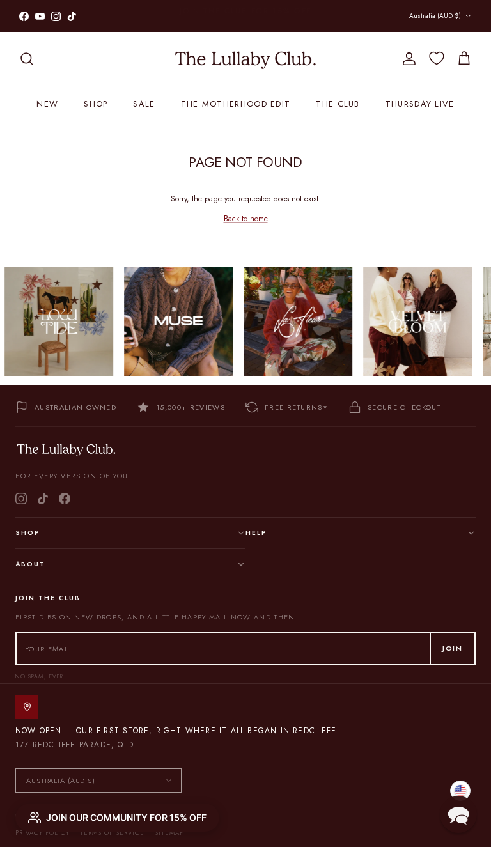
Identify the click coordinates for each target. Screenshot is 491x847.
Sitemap (169, 832)
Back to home (246, 218)
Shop (95, 104)
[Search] (27, 58)
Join (452, 648)
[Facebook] (64, 498)
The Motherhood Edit (236, 104)
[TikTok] (43, 498)
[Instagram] (21, 498)
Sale (144, 104)
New (47, 104)
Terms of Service (112, 832)
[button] (458, 814)
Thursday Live (420, 104)
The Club (337, 104)
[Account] (406, 58)
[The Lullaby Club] (245, 59)
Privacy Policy (42, 832)
